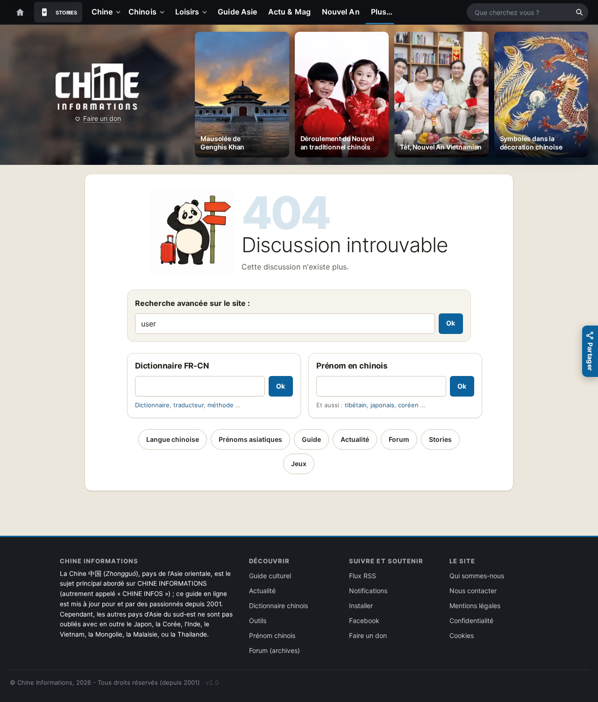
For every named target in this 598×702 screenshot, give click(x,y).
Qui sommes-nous (476, 576)
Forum (399, 439)
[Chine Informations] (97, 87)
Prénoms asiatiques (250, 439)
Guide (311, 439)
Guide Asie (237, 11)
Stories (440, 439)
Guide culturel (270, 576)
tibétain (356, 405)
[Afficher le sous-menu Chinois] (164, 12)
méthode (220, 405)
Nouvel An (341, 11)
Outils (257, 620)
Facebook (364, 620)
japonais (382, 405)
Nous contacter (473, 591)
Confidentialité (471, 620)
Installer (361, 606)
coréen (408, 405)
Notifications (368, 591)
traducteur (188, 405)
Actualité (355, 439)
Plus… (381, 11)
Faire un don (102, 118)
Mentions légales (474, 606)
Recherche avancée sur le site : (192, 303)
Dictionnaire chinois (278, 606)
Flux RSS (362, 576)
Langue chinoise (172, 439)
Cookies (461, 635)
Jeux (298, 464)
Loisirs (187, 11)
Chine (102, 11)
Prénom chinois (272, 635)
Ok (450, 323)
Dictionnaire (152, 405)
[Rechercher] (579, 12)
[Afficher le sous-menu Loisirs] (206, 12)
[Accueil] (20, 12)
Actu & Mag (289, 11)
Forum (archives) (274, 650)
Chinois (142, 11)
